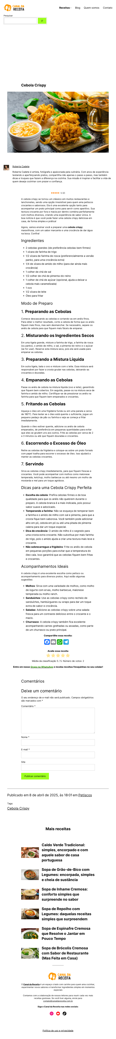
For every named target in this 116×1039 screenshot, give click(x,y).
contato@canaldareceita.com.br (58, 1001)
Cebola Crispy (18, 808)
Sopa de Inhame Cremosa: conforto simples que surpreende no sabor (65, 894)
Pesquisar (8, 15)
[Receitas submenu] (70, 7)
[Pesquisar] (42, 21)
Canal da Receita (31, 984)
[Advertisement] (58, 59)
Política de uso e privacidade (58, 1030)
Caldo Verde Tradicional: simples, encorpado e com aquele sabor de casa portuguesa (65, 852)
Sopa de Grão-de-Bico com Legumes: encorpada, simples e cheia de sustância (68, 874)
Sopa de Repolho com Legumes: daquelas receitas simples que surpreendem (66, 914)
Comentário (28, 706)
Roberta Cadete (20, 166)
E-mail (25, 749)
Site (23, 762)
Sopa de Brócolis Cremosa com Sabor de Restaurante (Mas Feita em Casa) (65, 953)
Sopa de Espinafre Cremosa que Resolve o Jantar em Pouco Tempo (66, 933)
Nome (25, 737)
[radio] (48, 656)
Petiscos (85, 795)
